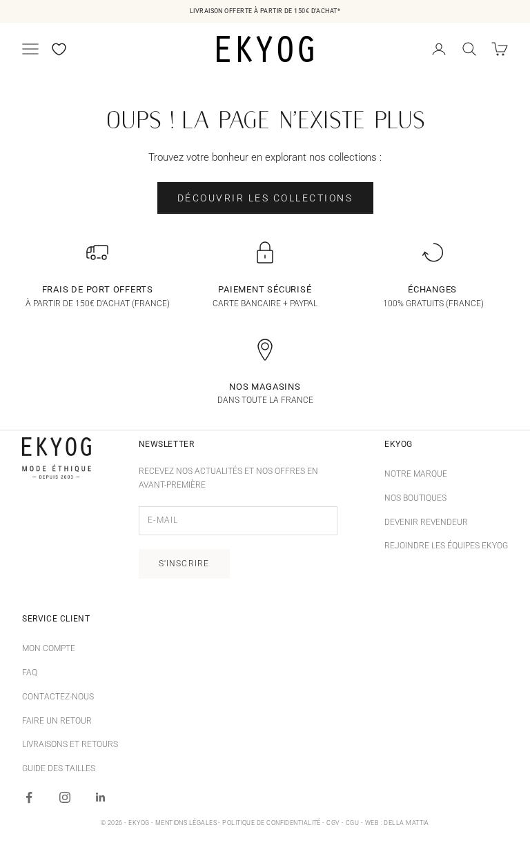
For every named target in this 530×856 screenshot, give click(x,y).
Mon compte (48, 648)
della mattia (406, 822)
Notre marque (415, 474)
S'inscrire (184, 563)
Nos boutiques (415, 498)
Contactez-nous (58, 696)
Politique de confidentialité (271, 822)
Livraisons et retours (70, 744)
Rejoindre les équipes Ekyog (446, 545)
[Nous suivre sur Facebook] (29, 797)
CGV (333, 822)
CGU (352, 822)
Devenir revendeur (426, 522)
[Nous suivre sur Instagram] (65, 797)
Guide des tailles (58, 768)
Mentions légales (186, 822)
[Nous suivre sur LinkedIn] (101, 797)
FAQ (29, 672)
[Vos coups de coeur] (59, 49)
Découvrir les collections (265, 197)
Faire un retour (57, 721)
